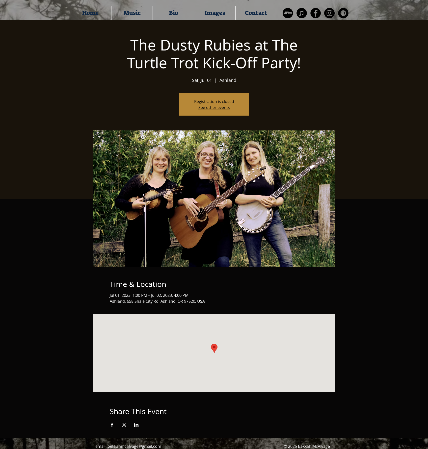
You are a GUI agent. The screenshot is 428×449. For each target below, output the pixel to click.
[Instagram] (329, 13)
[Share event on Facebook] (112, 425)
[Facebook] (315, 13)
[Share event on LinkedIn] (136, 425)
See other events (214, 107)
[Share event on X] (124, 425)
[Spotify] (343, 13)
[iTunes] (301, 13)
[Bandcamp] (288, 13)
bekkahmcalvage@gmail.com (134, 446)
